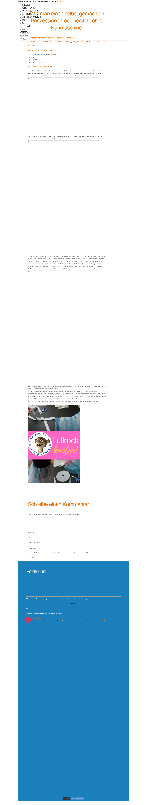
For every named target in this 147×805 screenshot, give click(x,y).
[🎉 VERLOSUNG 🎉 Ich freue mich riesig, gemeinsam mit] (110, 641)
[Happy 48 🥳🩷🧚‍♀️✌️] (37, 661)
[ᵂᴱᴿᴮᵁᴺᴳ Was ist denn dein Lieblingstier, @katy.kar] (110, 695)
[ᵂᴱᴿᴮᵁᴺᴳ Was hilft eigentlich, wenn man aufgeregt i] (37, 736)
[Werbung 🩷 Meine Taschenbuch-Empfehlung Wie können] (37, 634)
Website (30, 548)
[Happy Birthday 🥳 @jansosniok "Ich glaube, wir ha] (37, 687)
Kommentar (32, 532)
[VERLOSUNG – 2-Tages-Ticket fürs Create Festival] (86, 738)
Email (30, 542)
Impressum (29, 613)
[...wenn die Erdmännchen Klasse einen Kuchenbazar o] (61, 662)
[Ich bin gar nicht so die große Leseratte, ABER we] (61, 630)
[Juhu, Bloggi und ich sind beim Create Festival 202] (61, 775)
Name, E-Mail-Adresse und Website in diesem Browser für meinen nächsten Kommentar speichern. (60, 553)
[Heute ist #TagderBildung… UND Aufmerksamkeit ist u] (86, 772)
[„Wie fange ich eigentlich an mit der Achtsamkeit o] (110, 670)
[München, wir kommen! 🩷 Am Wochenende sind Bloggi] (86, 694)
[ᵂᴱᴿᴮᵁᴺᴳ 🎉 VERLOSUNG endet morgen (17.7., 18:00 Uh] (86, 642)
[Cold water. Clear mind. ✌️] (110, 755)
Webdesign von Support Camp (52, 613)
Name (30, 537)
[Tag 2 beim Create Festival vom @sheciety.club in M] (61, 701)
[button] (62, 1)
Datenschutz (38, 613)
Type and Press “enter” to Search (26, 802)
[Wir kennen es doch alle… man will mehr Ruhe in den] (86, 671)
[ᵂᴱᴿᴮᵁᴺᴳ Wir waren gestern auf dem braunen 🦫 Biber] (61, 735)
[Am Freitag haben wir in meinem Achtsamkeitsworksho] (110, 730)
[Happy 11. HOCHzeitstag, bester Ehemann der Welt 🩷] (37, 756)
